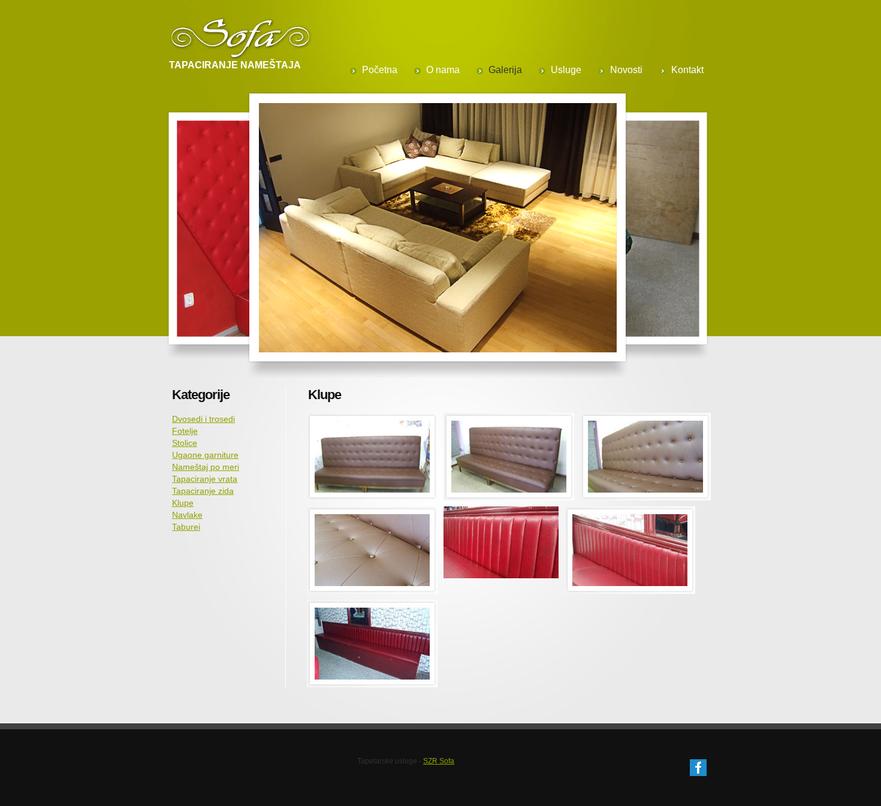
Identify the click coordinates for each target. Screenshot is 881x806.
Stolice (184, 443)
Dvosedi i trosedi (203, 419)
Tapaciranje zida (203, 491)
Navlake (187, 515)
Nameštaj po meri (205, 467)
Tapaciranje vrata (204, 479)
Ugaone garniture (205, 455)
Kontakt (687, 70)
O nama (443, 70)
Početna (379, 70)
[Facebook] (698, 765)
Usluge (566, 70)
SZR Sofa (438, 761)
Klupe (183, 503)
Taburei (186, 527)
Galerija (505, 70)
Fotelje (185, 431)
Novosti (626, 70)
